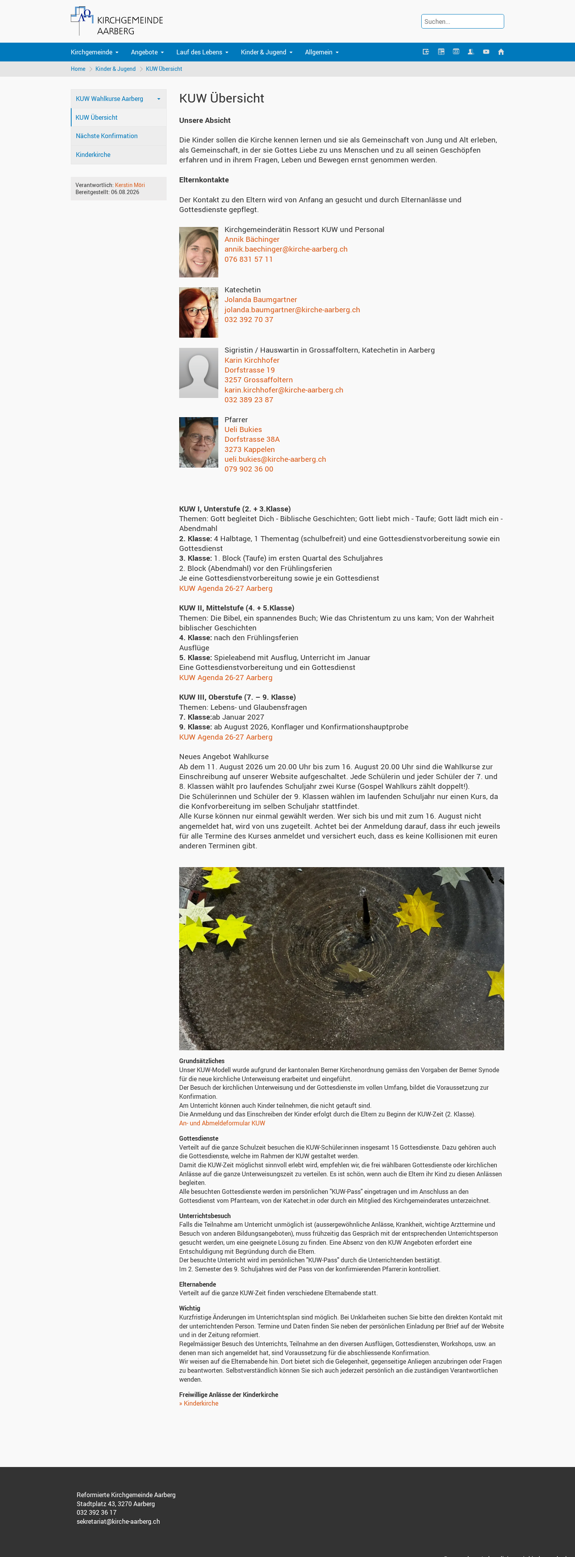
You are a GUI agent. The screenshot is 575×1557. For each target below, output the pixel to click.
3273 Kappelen (250, 449)
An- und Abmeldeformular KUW (222, 1123)
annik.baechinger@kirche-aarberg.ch (286, 249)
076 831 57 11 (249, 259)
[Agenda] (440, 52)
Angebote (144, 52)
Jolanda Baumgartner (261, 299)
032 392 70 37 (249, 319)
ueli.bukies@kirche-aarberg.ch (275, 459)
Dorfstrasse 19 (250, 370)
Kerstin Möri (130, 185)
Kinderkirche (93, 154)
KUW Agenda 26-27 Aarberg (226, 588)
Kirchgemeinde (91, 52)
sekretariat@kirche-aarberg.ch (118, 1521)
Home (78, 68)
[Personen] (471, 52)
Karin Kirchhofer (252, 360)
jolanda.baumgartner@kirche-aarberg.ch (292, 309)
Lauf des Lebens (199, 52)
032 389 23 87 (249, 399)
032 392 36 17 (97, 1512)
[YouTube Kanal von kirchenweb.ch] (485, 52)
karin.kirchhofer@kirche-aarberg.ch (284, 390)
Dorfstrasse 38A (252, 439)
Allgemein (318, 52)
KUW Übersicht (164, 68)
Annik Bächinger (252, 239)
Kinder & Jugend (263, 52)
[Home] (501, 52)
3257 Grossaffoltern (259, 379)
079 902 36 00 (249, 469)
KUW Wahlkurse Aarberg (109, 98)
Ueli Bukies (243, 429)
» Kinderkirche (198, 1403)
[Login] (426, 52)
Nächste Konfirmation (107, 135)
